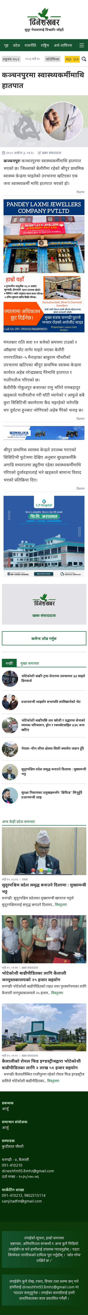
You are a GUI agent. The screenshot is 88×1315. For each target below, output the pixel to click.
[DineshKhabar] (44, 17)
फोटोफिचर (52, 59)
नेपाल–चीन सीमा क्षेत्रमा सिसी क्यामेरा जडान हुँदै (52, 749)
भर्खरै (9, 663)
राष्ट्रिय (45, 45)
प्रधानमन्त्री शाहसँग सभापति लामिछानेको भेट (51, 702)
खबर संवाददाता (44, 616)
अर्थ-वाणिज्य (63, 45)
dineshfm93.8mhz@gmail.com (48, 1287)
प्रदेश (16, 45)
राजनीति (30, 45)
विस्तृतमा (61, 905)
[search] (84, 58)
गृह (6, 45)
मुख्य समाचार (29, 663)
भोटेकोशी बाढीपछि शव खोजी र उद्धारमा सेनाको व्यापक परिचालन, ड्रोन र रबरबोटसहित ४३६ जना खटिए (53, 725)
